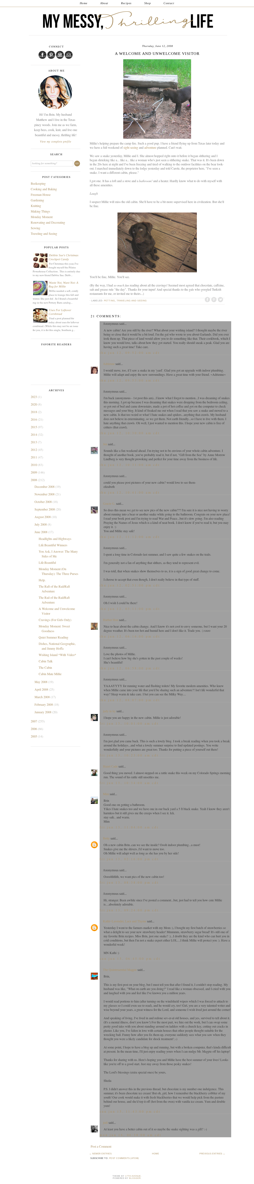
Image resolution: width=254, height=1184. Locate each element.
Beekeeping (38, 183)
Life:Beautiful (47, 562)
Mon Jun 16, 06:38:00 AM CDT (131, 1135)
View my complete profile (55, 141)
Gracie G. (109, 503)
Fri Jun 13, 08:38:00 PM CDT (129, 882)
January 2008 (43, 712)
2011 (34, 457)
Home (84, 3)
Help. (42, 580)
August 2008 (43, 517)
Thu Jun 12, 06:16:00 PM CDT (130, 636)
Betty (106, 838)
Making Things (40, 211)
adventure (150, 147)
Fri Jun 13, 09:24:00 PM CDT (129, 910)
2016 (34, 419)
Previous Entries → (212, 1153)
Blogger (135, 1178)
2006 (34, 729)
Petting (109, 300)
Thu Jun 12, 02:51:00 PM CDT (130, 585)
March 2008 (43, 697)
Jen (105, 444)
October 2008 (44, 502)
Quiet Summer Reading (53, 637)
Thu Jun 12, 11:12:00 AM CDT (130, 537)
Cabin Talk (46, 661)
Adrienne (109, 364)
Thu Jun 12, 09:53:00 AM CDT (130, 380)
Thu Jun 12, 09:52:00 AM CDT (130, 352)
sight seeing (131, 147)
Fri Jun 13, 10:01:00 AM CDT (129, 723)
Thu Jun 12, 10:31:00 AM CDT (130, 465)
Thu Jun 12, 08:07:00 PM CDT (130, 700)
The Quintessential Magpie (120, 969)
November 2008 (45, 494)
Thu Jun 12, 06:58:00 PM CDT (130, 668)
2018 (34, 412)
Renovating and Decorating (48, 222)
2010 (34, 465)
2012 (34, 449)
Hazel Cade (110, 766)
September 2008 (45, 509)
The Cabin (45, 667)
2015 (34, 427)
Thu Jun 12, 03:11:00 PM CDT (130, 609)
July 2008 (41, 524)
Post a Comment (101, 1146)
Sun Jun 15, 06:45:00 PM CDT (130, 958)
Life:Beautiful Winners (53, 545)
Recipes (126, 3)
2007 (34, 721)
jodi (105, 1122)
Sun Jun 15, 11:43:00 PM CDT (130, 1111)
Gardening (37, 200)
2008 (34, 480)
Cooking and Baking (44, 189)
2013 (34, 442)
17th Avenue (133, 1176)
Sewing (35, 228)
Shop (147, 3)
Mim (106, 794)
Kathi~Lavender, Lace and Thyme (124, 921)
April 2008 (42, 689)
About (104, 3)
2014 (34, 434)
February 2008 (44, 704)
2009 (34, 472)
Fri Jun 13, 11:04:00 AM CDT (129, 827)
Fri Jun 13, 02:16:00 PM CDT (129, 859)
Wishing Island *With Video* (57, 655)
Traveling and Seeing (132, 300)
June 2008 (41, 532)
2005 (34, 736)
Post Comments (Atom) (124, 1158)
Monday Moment (42, 217)
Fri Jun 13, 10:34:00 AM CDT (129, 783)
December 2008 (45, 486)
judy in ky (109, 711)
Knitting (36, 206)
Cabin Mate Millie (50, 674)
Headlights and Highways (55, 539)
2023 (34, 397)
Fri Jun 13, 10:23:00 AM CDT (129, 755)
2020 (34, 404)
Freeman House (41, 194)
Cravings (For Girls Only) (55, 620)
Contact (169, 3)
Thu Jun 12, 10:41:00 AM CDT (130, 492)
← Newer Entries (100, 1153)
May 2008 (41, 682)
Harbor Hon (110, 620)
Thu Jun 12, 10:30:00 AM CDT (130, 433)
